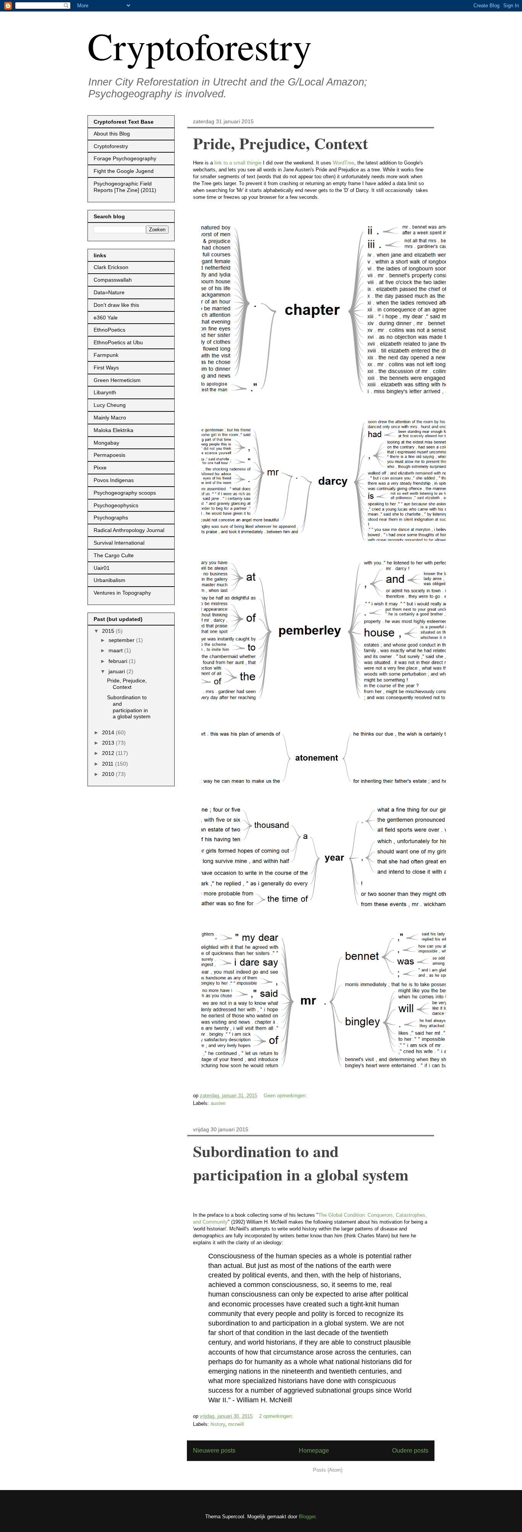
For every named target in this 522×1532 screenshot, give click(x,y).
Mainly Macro (110, 417)
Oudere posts (410, 1450)
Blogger (307, 1516)
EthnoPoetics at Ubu (118, 342)
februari (119, 661)
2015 (109, 631)
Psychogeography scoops (125, 493)
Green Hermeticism (117, 380)
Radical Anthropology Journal (129, 530)
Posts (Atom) (327, 1470)
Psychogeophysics (116, 505)
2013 (109, 743)
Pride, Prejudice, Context (280, 143)
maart (116, 650)
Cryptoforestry (200, 45)
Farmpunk (106, 355)
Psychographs (111, 517)
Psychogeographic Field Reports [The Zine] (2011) (125, 187)
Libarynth (105, 392)
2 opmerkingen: (277, 1416)
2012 (109, 753)
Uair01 (102, 568)
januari (117, 671)
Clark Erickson (111, 267)
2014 (109, 732)
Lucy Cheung (110, 405)
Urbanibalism (109, 580)
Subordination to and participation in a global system (301, 1162)
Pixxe (100, 467)
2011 (108, 764)
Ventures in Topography (122, 593)
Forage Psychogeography (125, 158)
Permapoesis (109, 455)
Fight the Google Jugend (124, 171)
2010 (109, 774)
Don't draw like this (116, 305)
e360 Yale (106, 317)
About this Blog (112, 134)
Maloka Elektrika (113, 430)
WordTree (343, 163)
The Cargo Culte (114, 555)
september (122, 640)
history (218, 1424)
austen (218, 1103)
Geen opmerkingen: (286, 1095)
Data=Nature (109, 292)
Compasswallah (113, 280)
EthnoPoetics (109, 330)
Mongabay (106, 443)
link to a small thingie (237, 163)
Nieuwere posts (214, 1450)
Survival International (119, 543)
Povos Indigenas (114, 480)
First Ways (106, 367)
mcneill (236, 1424)
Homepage (314, 1450)
